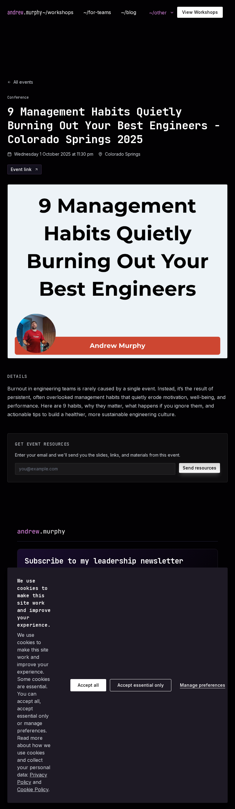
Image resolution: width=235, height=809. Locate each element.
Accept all (88, 685)
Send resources (199, 467)
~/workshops (57, 12)
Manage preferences (202, 685)
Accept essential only (141, 685)
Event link (21, 169)
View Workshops (200, 12)
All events (23, 82)
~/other (158, 12)
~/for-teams (97, 12)
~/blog (128, 12)
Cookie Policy (32, 789)
